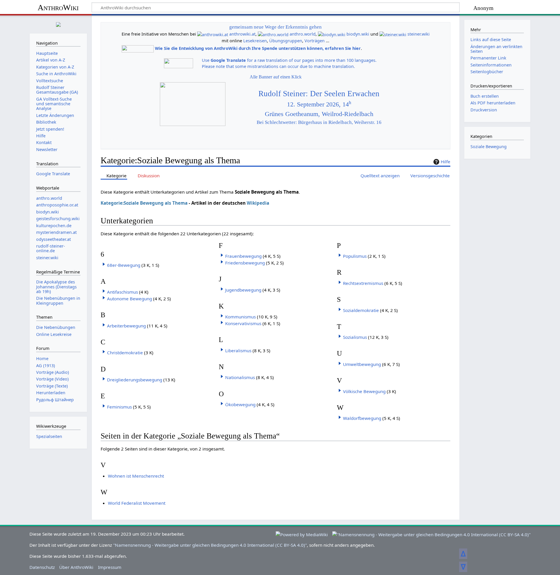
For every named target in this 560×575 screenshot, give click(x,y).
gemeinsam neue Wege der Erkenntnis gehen (275, 27)
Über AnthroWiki (76, 567)
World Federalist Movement (136, 503)
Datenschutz (42, 567)
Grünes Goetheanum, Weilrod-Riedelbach (319, 114)
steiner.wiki (418, 34)
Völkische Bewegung (364, 391)
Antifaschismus (122, 292)
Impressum (109, 567)
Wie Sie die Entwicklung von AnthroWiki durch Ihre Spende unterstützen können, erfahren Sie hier (258, 48)
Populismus (355, 256)
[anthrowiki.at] (212, 34)
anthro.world (303, 34)
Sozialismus (355, 337)
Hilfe (445, 161)
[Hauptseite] (58, 24)
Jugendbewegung (243, 290)
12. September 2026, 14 (319, 104)
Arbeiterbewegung (126, 326)
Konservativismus (243, 323)
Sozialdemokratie (361, 310)
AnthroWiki (58, 7)
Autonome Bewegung (129, 298)
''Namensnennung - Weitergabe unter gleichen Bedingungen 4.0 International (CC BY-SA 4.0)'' (210, 545)
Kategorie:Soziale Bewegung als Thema (144, 203)
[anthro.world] (273, 34)
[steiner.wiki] (392, 34)
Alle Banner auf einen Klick (276, 76)
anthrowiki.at (242, 34)
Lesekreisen (255, 40)
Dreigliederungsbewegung (134, 380)
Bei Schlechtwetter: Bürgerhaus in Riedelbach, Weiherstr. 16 (319, 122)
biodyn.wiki (357, 34)
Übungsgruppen (285, 40)
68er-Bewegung (123, 265)
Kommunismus (240, 317)
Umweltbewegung (362, 364)
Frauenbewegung (243, 256)
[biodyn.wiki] (331, 34)
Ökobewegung (240, 404)
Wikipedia (258, 203)
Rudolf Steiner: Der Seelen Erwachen (318, 93)
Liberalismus (238, 350)
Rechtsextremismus (363, 283)
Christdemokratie (125, 352)
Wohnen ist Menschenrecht (136, 476)
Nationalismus (240, 377)
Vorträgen (314, 40)
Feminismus (119, 407)
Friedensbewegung (245, 263)
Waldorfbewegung (362, 418)
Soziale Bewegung (488, 146)
